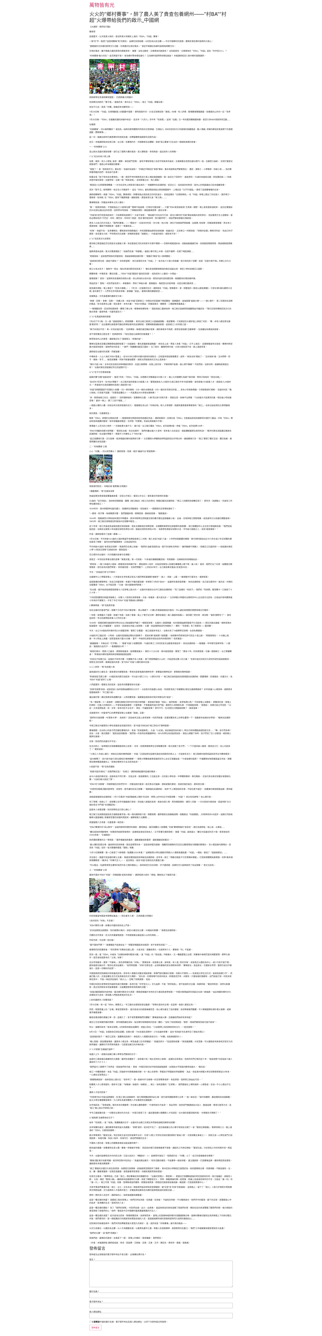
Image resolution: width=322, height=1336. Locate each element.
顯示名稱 (94, 1291)
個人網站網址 (95, 1312)
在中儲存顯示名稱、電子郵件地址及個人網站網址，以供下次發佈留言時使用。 (130, 1322)
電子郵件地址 (96, 1302)
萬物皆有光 (101, 5)
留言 (92, 1259)
